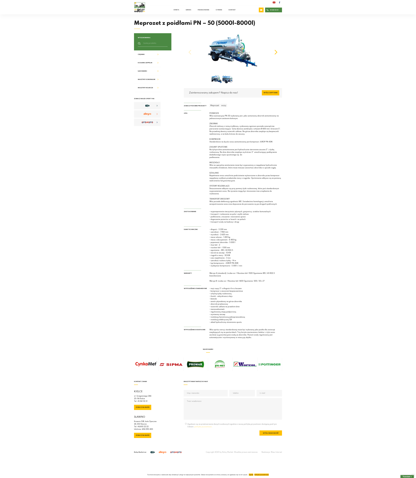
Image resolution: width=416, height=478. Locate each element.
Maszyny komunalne (146, 79)
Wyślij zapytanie (271, 92)
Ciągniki (141, 54)
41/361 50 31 (142, 401)
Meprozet (214, 106)
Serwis (188, 10)
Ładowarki (142, 71)
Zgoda (251, 475)
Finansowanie (203, 10)
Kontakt (232, 10)
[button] (276, 52)
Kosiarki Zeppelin (145, 62)
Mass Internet (276, 452)
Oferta (176, 10)
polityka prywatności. (203, 427)
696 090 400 (147, 429)
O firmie (219, 10)
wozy (223, 106)
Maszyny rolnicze (145, 87)
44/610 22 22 (143, 427)
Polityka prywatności (261, 475)
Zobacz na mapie (143, 407)
